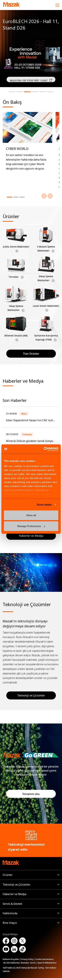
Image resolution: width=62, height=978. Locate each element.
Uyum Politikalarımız (47, 962)
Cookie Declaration (44, 959)
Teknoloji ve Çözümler (31, 695)
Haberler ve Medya (14, 894)
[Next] (50, 196)
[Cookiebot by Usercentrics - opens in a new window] (44, 449)
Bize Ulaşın (10, 923)
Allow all (31, 515)
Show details (44, 504)
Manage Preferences (29, 526)
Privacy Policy (27, 959)
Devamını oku (31, 794)
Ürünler (8, 875)
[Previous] (44, 196)
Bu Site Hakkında (11, 962)
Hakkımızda (10, 913)
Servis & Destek (12, 904)
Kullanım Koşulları (11, 959)
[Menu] (57, 5)
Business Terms (28, 962)
